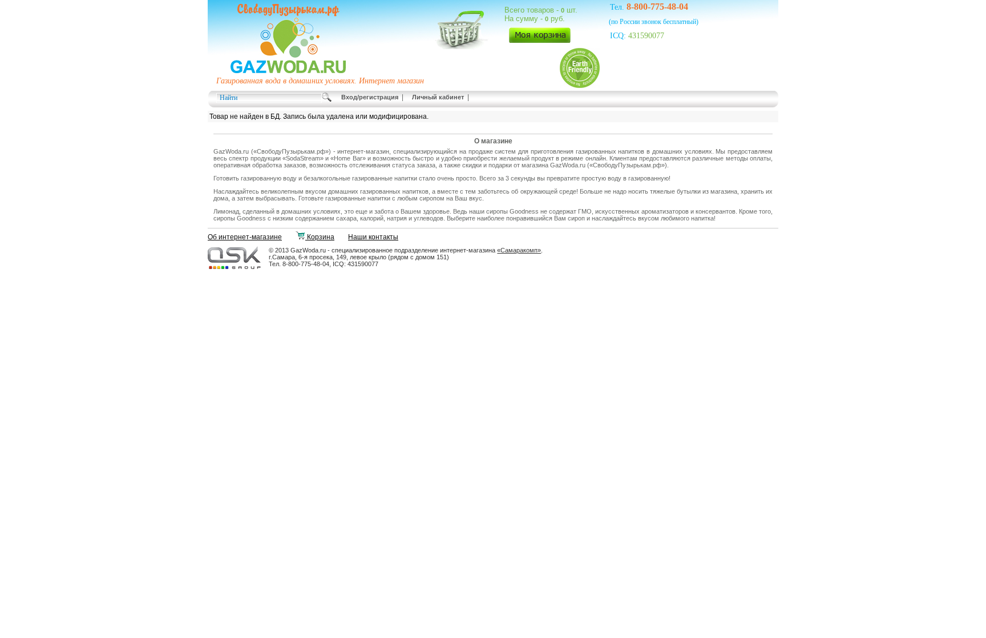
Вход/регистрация (369, 97)
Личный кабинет (438, 97)
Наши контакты (373, 237)
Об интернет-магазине (245, 237)
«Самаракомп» (519, 250)
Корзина (319, 237)
